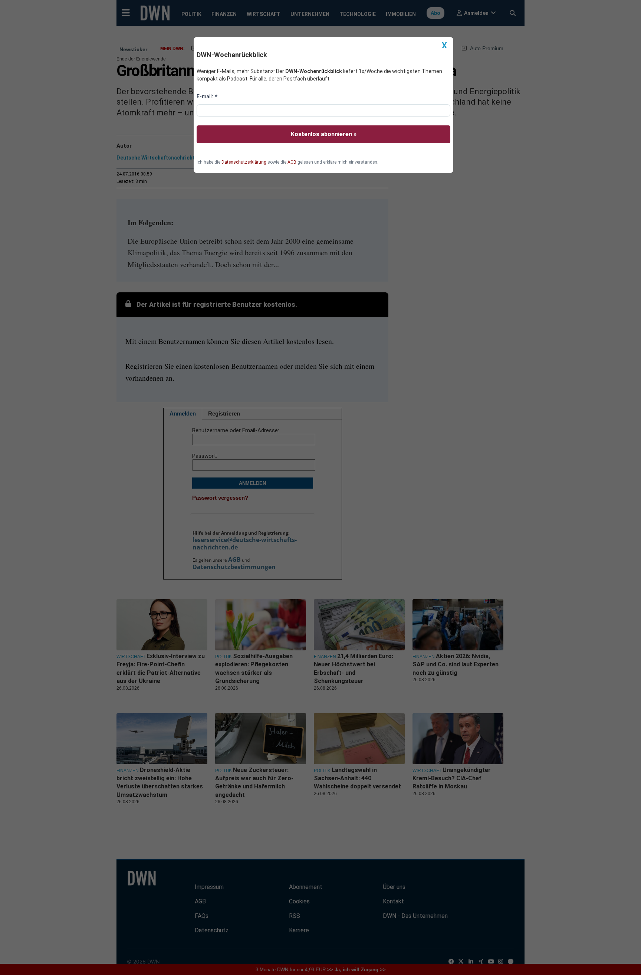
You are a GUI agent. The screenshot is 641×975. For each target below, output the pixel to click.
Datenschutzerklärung (243, 162)
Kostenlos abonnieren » (323, 134)
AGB (291, 162)
